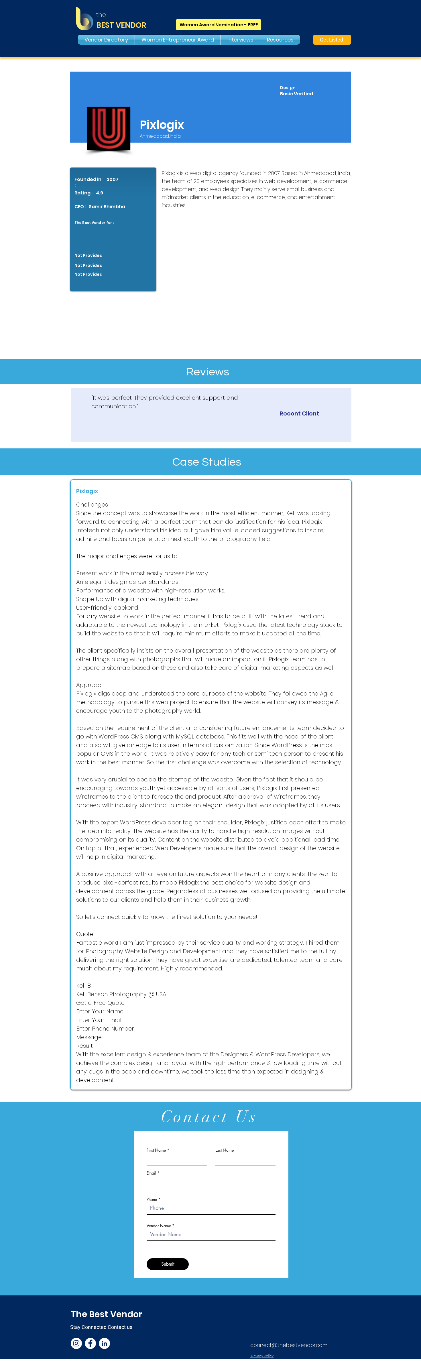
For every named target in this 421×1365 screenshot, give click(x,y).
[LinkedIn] (104, 1343)
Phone (152, 1199)
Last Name (224, 1150)
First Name (156, 1150)
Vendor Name (159, 1226)
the (101, 14)
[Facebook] (90, 1343)
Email (151, 1173)
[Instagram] (76, 1343)
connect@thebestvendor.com (288, 1345)
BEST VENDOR (121, 25)
